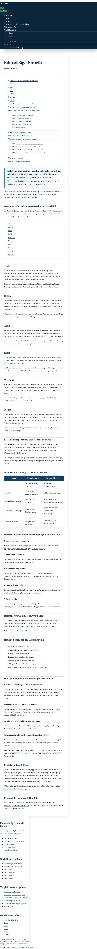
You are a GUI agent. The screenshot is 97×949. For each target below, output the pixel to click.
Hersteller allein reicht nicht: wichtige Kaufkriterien (25, 110)
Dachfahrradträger (22, 548)
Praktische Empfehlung (17, 158)
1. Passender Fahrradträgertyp (24, 115)
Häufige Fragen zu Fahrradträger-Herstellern (23, 139)
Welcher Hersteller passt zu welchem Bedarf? (23, 107)
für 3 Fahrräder (9, 875)
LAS (9, 244)
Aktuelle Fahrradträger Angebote (15, 903)
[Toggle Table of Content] (5, 74)
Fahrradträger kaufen (29, 786)
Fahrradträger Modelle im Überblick (16, 24)
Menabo (12, 100)
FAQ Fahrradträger (20, 789)
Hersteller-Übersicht (11, 920)
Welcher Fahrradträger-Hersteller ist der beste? (29, 144)
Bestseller (7, 18)
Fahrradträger (4, 3)
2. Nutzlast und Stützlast (23, 118)
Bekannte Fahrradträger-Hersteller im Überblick (24, 80)
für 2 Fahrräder (9, 872)
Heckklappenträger (38, 548)
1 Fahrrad (11, 33)
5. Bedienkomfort (21, 127)
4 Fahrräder (12, 42)
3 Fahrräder (12, 39)
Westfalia (12, 97)
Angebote (7, 21)
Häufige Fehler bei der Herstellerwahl (21, 136)
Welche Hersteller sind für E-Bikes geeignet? (29, 150)
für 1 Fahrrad (8, 869)
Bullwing (11, 255)
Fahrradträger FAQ (10, 906)
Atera (11, 90)
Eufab (11, 94)
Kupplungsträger (9, 548)
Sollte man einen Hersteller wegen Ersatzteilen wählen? (32, 153)
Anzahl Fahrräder (10, 30)
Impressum (7, 45)
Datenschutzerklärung (15, 48)
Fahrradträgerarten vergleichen (14, 841)
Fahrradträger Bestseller (12, 901)
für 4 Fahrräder (9, 878)
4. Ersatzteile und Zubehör (23, 124)
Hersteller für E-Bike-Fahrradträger (20, 132)
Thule (11, 84)
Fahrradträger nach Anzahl (13, 866)
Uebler (12, 87)
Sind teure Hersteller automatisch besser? (28, 147)
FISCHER (11, 248)
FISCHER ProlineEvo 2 (21, 753)
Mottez (10, 251)
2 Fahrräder (12, 36)
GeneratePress (29, 947)
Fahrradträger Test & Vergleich (14, 895)
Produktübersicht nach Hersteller (20, 161)
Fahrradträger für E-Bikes (21, 631)
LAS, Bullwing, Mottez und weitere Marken (23, 104)
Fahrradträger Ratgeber (12, 892)
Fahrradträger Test (10, 27)
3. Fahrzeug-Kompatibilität (23, 121)
